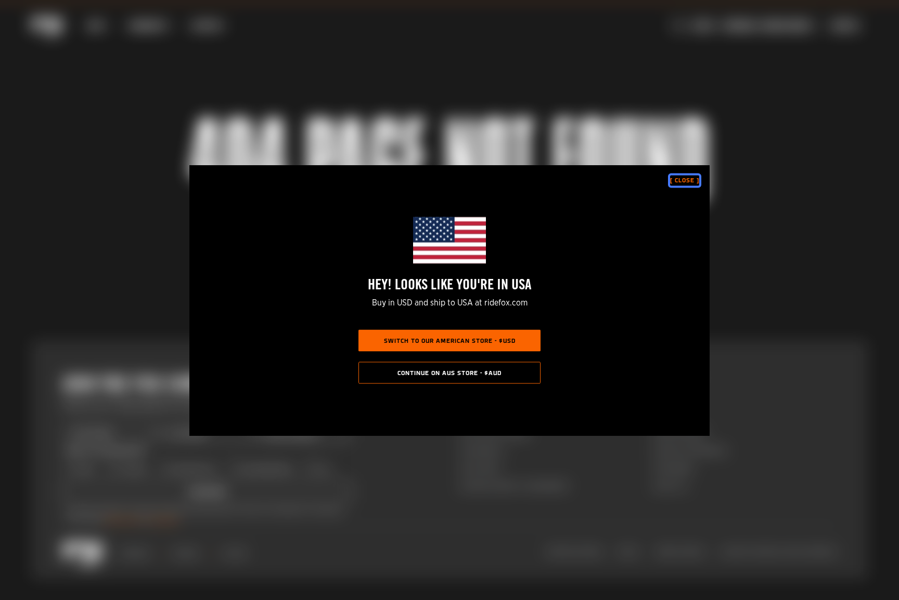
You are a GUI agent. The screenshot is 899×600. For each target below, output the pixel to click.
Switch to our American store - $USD (450, 341)
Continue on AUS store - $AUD (449, 373)
